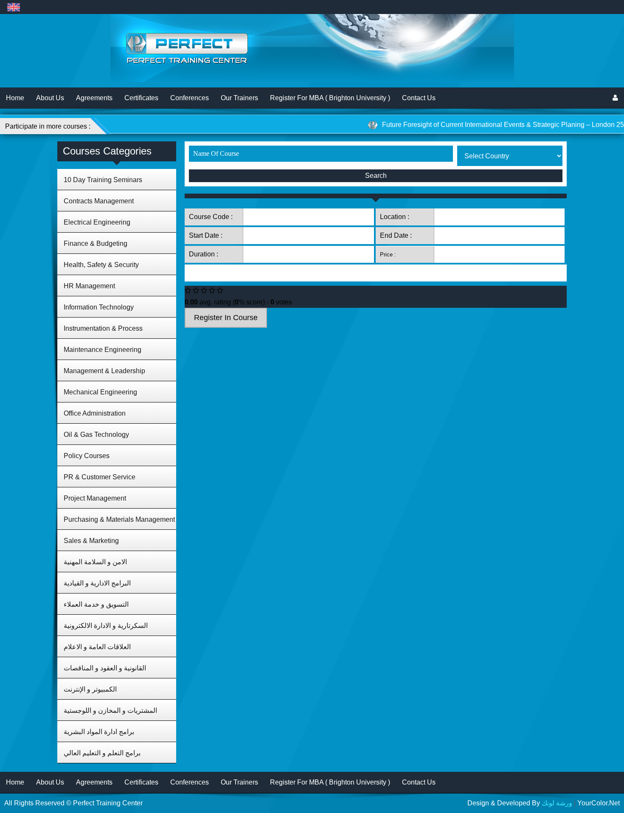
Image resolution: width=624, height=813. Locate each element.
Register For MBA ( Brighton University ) (330, 97)
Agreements (94, 97)
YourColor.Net (598, 803)
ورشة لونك (557, 803)
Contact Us (419, 97)
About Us (50, 97)
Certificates (141, 97)
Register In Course (226, 317)
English (13, 7)
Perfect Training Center (108, 803)
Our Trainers (239, 97)
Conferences (189, 97)
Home (15, 97)
